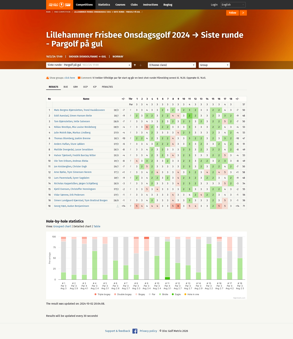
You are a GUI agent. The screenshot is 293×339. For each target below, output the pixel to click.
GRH (75, 86)
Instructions (150, 4)
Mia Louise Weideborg (84, 127)
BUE (66, 86)
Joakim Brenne (83, 138)
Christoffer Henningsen (83, 189)
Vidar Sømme (61, 194)
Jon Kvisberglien (62, 166)
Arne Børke (60, 172)
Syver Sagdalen (81, 177)
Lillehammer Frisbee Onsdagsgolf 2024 (118, 35)
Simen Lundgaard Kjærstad (68, 200)
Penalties (107, 86)
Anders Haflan (61, 144)
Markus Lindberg (81, 132)
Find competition (62, 12)
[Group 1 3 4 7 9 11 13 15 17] (214, 65)
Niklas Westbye (62, 127)
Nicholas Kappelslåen (66, 183)
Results (53, 86)
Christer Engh (80, 166)
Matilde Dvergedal (64, 149)
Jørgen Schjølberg (88, 183)
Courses (120, 4)
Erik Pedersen (77, 194)
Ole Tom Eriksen (62, 160)
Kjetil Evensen (61, 189)
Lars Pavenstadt (63, 177)
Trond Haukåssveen (94, 110)
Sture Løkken (78, 144)
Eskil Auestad (61, 115)
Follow (232, 12)
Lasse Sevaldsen (84, 149)
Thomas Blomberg (64, 138)
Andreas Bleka (80, 160)
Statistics (104, 4)
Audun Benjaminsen (78, 206)
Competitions (84, 4)
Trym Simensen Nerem (79, 172)
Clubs (134, 4)
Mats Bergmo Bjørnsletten (68, 110)
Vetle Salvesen (82, 121)
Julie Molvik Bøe (62, 132)
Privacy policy (148, 330)
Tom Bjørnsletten (63, 121)
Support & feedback (117, 330)
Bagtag (167, 4)
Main (48, 12)
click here (69, 77)
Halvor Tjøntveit (62, 155)
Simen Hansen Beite (81, 115)
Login (214, 4)
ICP (94, 86)
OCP (85, 86)
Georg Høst (60, 206)
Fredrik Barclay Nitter (84, 155)
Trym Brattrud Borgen (96, 200)
